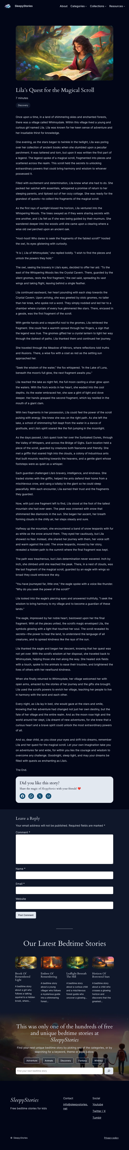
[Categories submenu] (86, 6)
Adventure (31, 1060)
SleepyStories (24, 6)
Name (20, 868)
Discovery (23, 105)
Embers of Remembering (49, 975)
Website (21, 898)
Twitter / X (99, 1111)
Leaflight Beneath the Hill (76, 975)
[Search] (108, 1071)
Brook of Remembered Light (22, 976)
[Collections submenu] (105, 6)
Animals (49, 1060)
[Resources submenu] (124, 6)
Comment (23, 832)
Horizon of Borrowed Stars (101, 975)
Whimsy (98, 1060)
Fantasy (83, 1060)
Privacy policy (111, 1137)
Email (20, 883)
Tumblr (97, 1117)
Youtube (98, 1104)
